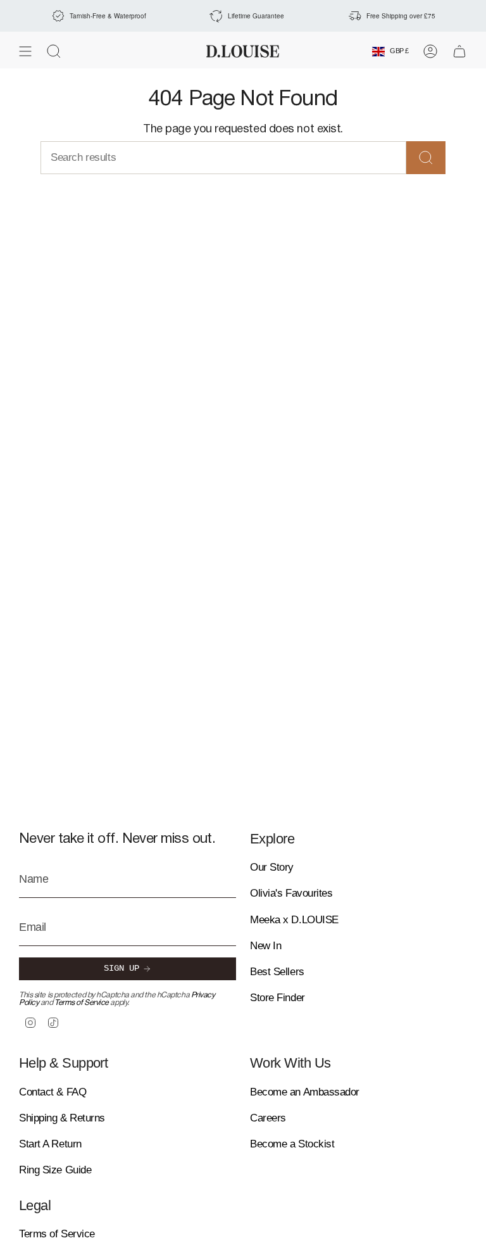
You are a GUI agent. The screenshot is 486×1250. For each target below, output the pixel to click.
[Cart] (459, 51)
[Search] (426, 157)
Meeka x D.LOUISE (294, 920)
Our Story (272, 867)
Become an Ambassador (304, 1092)
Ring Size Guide (55, 1170)
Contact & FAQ (52, 1092)
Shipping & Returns (62, 1118)
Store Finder (277, 998)
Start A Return (50, 1144)
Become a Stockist (292, 1144)
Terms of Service (81, 1002)
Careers (268, 1118)
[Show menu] (25, 51)
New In (265, 946)
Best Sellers (277, 972)
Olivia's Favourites (291, 893)
